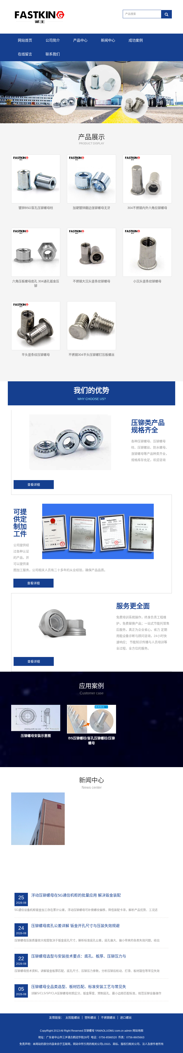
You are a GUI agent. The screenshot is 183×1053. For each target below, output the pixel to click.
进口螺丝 (126, 1017)
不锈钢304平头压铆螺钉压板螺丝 (91, 354)
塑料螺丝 (90, 1017)
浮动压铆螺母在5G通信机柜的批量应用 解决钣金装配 (76, 895)
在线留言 (25, 54)
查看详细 (33, 484)
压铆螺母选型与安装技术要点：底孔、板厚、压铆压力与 (78, 956)
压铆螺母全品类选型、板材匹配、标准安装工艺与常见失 (78, 987)
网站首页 (25, 40)
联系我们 (53, 54)
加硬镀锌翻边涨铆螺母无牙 (91, 208)
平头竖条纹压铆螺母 (36, 354)
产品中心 (80, 40)
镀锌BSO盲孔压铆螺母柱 (36, 208)
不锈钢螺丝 (108, 1017)
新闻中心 (108, 40)
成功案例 (136, 40)
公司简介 (53, 40)
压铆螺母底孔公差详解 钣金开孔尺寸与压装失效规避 (75, 926)
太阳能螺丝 (72, 1017)
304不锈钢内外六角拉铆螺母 (147, 208)
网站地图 (138, 1030)
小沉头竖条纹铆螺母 (147, 281)
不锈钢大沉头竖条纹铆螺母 (91, 281)
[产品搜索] (166, 14)
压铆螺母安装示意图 (36, 736)
